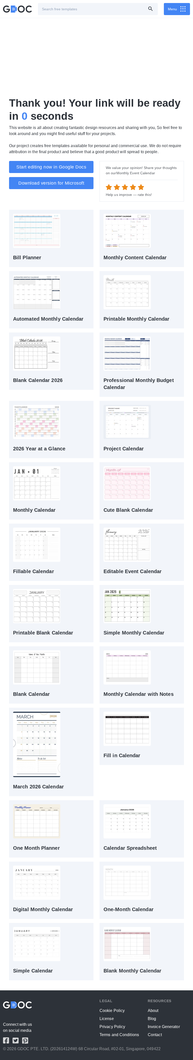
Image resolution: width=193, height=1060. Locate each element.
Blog (152, 1018)
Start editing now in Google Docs (51, 166)
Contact (155, 1035)
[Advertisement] (96, 57)
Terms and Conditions (119, 1035)
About (153, 1010)
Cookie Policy (112, 1010)
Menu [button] (172, 9)
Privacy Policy (112, 1027)
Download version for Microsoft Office (51, 185)
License (107, 1018)
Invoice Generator (164, 1027)
